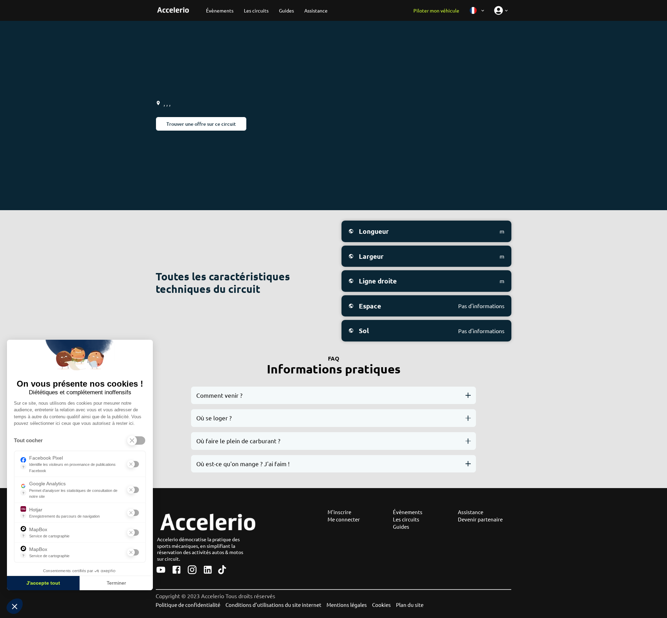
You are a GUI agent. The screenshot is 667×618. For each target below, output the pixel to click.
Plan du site (409, 605)
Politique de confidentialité (188, 605)
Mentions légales (347, 605)
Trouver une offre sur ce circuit (201, 124)
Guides (401, 526)
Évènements (407, 512)
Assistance (470, 512)
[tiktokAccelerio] (222, 570)
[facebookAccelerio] (176, 570)
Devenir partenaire (480, 519)
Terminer (116, 583)
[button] (14, 606)
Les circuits (406, 519)
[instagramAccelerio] (192, 570)
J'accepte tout (43, 583)
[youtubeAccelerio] (161, 570)
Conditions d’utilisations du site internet (273, 605)
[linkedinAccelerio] (208, 570)
